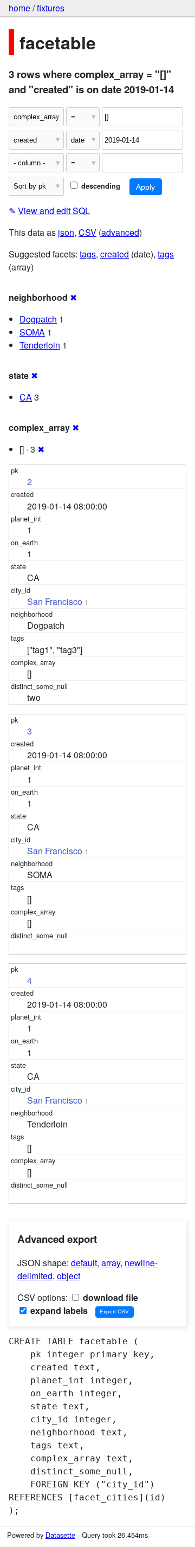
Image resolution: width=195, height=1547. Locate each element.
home (19, 8)
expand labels (58, 1310)
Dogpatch (38, 319)
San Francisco (54, 601)
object (68, 1275)
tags (88, 254)
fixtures (50, 8)
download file (109, 1297)
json (66, 232)
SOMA (32, 332)
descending (99, 186)
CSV (87, 232)
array (110, 1262)
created (114, 254)
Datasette (60, 1535)
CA (26, 397)
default (84, 1262)
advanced (120, 232)
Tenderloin (40, 345)
